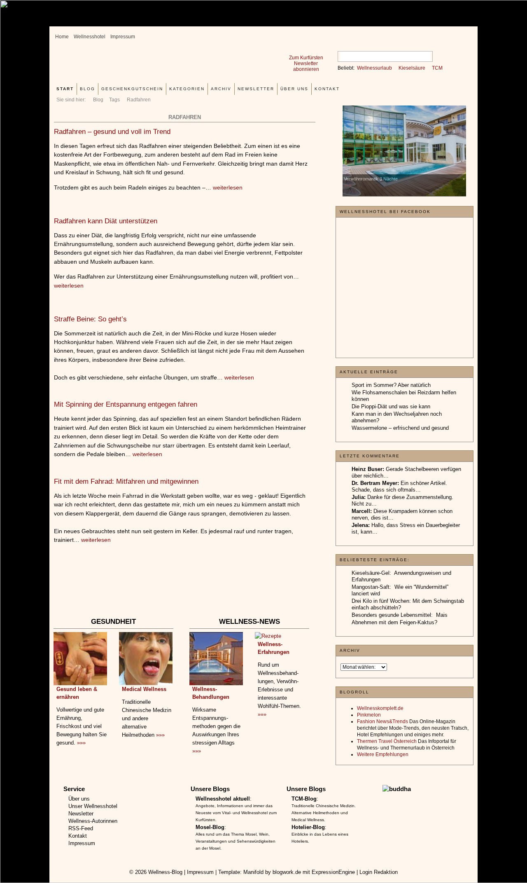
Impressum (122, 37)
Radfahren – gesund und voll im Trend (112, 132)
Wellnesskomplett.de (380, 708)
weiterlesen (228, 187)
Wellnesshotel (89, 37)
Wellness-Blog (165, 872)
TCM (437, 68)
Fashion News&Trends (382, 721)
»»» (81, 743)
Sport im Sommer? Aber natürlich (391, 385)
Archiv (221, 89)
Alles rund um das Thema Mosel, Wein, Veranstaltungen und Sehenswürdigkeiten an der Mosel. (235, 841)
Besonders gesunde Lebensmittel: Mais (400, 615)
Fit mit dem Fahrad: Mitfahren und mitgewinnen (126, 481)
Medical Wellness (144, 689)
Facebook (447, 34)
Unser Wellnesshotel (92, 806)
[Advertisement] (184, 591)
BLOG (87, 89)
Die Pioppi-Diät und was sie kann (391, 406)
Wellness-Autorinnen (92, 821)
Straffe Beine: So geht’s (90, 319)
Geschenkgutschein (132, 89)
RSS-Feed (80, 828)
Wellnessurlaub (374, 68)
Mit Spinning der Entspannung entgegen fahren (125, 404)
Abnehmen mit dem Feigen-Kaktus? (394, 622)
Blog (98, 100)
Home (62, 37)
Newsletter (256, 89)
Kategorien (187, 89)
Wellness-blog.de (157, 64)
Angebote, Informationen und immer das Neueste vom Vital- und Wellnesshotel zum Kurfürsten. (236, 812)
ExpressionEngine (333, 872)
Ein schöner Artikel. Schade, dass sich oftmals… (399, 486)
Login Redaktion (378, 872)
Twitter (461, 34)
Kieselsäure (412, 68)
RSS (434, 34)
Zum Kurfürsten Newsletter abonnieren (306, 63)
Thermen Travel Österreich (387, 741)
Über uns (294, 89)
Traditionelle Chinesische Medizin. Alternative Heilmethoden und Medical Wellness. (323, 812)
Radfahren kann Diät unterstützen (105, 221)
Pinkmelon (369, 715)
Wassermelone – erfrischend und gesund (400, 428)
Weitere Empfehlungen (382, 754)
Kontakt (327, 89)
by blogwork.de (283, 872)
